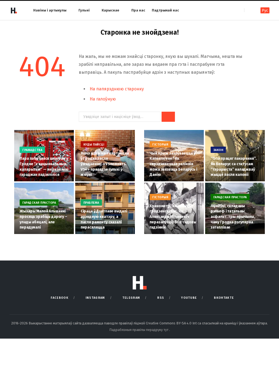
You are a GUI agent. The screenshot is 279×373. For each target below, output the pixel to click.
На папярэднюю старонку (117, 88)
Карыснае (110, 10)
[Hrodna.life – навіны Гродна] (14, 10)
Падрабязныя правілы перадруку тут (139, 330)
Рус (265, 10)
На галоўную (103, 99)
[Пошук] (249, 10)
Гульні (84, 10)
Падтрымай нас (165, 10)
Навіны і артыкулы (49, 10)
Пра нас (138, 10)
